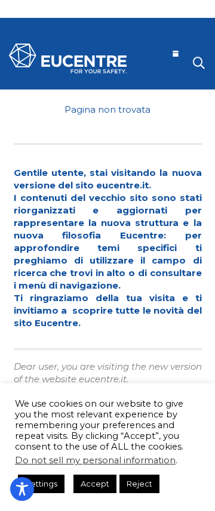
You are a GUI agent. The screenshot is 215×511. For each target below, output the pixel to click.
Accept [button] (95, 483)
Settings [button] (41, 483)
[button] (175, 54)
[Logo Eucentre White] (68, 58)
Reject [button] (139, 483)
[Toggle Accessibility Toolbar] (22, 489)
